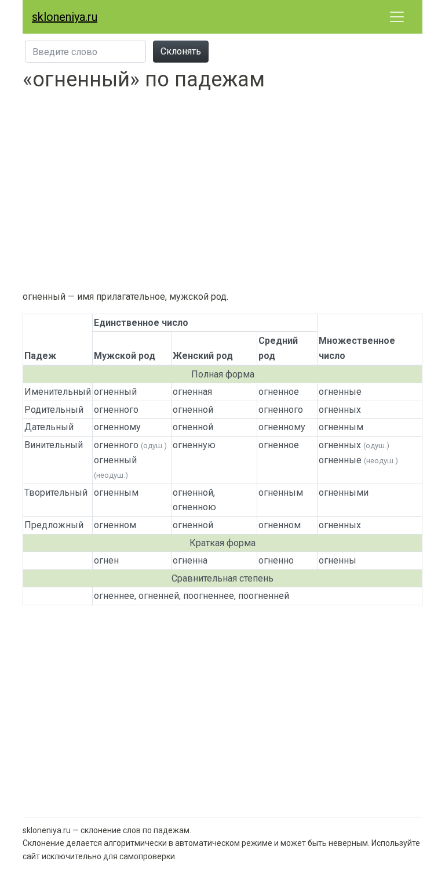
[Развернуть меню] (397, 16)
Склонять (181, 51)
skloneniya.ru (64, 17)
